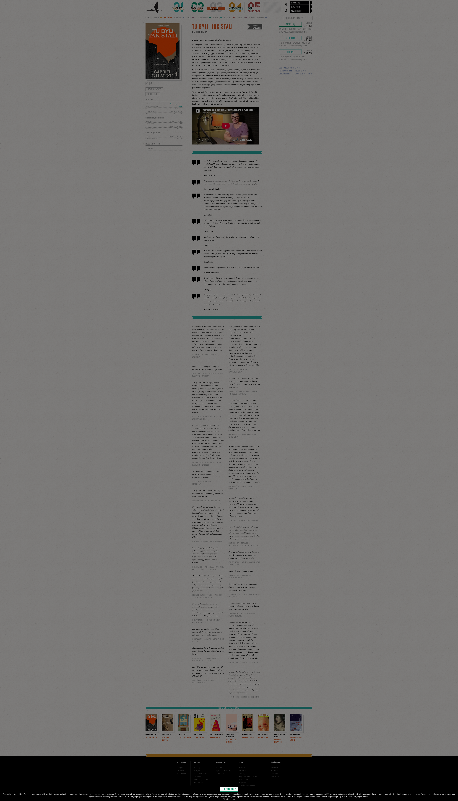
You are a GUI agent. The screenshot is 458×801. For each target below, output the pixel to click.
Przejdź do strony (229, 789)
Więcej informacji (229, 799)
